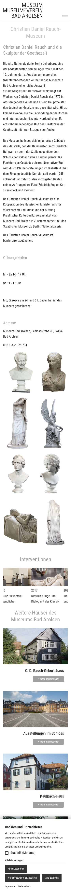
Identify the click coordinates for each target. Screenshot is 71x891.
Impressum (10, 886)
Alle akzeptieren (16, 868)
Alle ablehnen (52, 877)
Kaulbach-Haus (52, 796)
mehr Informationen (49, 679)
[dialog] (35, 855)
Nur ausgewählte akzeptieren (22, 877)
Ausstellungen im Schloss (43, 733)
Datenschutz (24, 886)
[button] (7, 853)
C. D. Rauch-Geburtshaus (44, 670)
